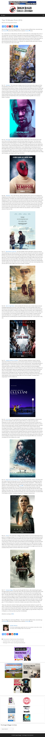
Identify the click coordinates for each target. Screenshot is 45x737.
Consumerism (6, 639)
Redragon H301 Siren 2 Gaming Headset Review (14, 642)
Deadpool (8, 195)
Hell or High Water (10, 306)
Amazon (5, 30)
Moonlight (8, 139)
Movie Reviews (20, 639)
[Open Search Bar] (43, 15)
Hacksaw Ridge (9, 590)
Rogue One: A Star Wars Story (12, 479)
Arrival (7, 535)
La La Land (8, 419)
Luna (20, 485)
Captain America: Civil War (12, 360)
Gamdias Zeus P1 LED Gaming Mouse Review (13, 641)
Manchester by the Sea (11, 251)
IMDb (12, 614)
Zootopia (8, 85)
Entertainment (13, 639)
